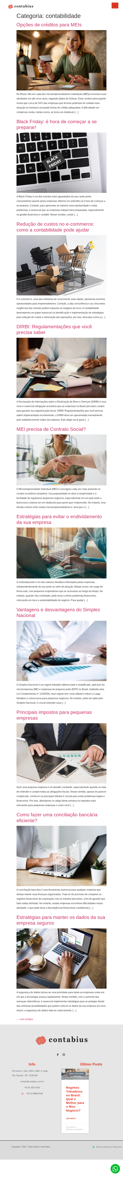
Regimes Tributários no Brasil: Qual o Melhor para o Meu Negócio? (75, 1099)
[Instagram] (64, 1053)
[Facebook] (58, 1053)
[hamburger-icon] (115, 5)
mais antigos (24, 1019)
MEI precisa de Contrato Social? (51, 429)
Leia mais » (71, 1118)
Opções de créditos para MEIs (49, 24)
